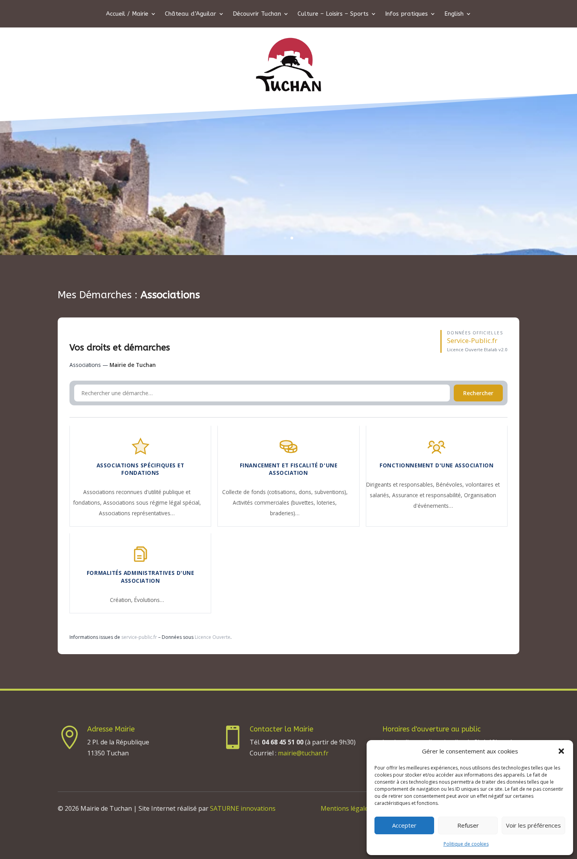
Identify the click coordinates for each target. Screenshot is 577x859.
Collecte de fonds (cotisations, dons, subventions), (285, 492)
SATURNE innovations (243, 808)
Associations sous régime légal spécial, (152, 502)
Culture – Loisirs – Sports (333, 14)
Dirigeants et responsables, (401, 484)
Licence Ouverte (212, 637)
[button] (561, 751)
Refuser (468, 825)
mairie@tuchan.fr (303, 753)
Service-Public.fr (472, 340)
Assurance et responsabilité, (428, 495)
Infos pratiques (406, 14)
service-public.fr (139, 637)
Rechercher (478, 393)
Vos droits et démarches (119, 347)
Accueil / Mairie (127, 14)
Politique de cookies (466, 844)
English (454, 14)
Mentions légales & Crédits (360, 808)
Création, (122, 600)
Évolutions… (149, 600)
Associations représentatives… (137, 513)
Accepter (404, 825)
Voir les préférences (533, 825)
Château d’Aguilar (190, 14)
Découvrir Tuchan (257, 14)
